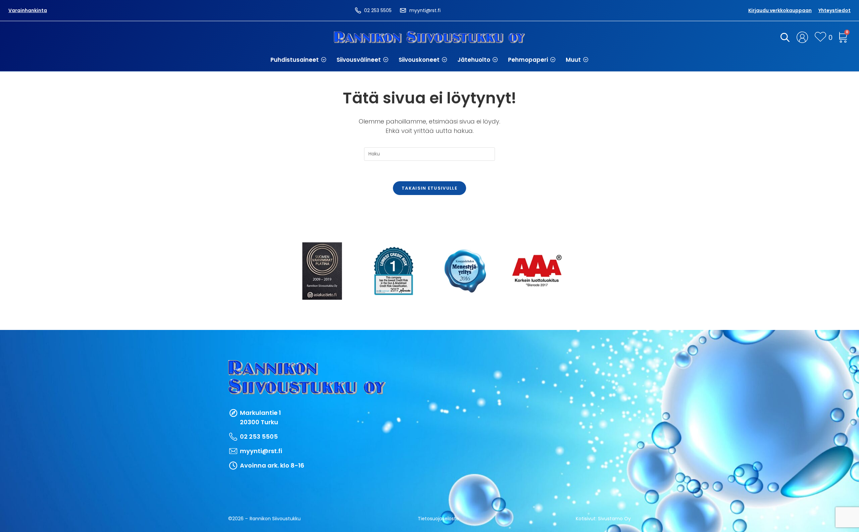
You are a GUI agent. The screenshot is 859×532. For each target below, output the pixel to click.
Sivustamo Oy (614, 518)
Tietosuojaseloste (438, 518)
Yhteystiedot (834, 10)
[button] (298, 59)
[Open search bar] (783, 37)
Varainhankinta (27, 10)
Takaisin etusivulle (429, 188)
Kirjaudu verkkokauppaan (780, 10)
